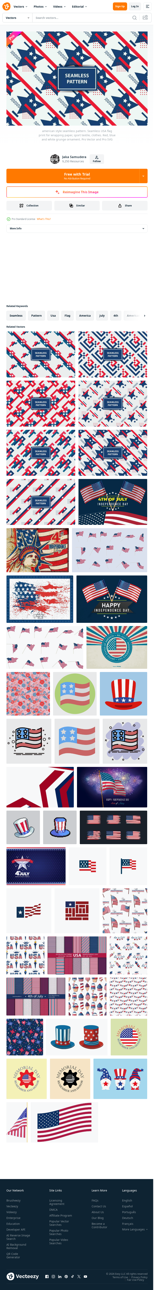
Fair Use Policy (132, 1277)
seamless (16, 313)
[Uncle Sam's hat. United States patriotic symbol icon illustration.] (123, 692)
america (85, 313)
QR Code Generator (13, 1253)
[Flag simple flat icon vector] (87, 864)
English (124, 1198)
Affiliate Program (54, 1215)
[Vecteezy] (6, 6)
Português (126, 1210)
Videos (57, 6)
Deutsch (124, 1216)
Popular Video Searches (58, 1242)
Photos (39, 6)
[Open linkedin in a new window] (59, 1274)
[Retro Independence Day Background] (116, 645)
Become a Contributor (98, 1223)
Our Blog (96, 1216)
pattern (36, 313)
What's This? (44, 219)
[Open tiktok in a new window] (72, 1274)
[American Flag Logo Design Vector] (28, 908)
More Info (15, 226)
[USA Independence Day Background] (36, 864)
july (102, 313)
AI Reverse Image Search (15, 1235)
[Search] (134, 17)
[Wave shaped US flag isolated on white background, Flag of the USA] (64, 1120)
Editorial (78, 6)
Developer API (15, 1227)
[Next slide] (138, 313)
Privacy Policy (136, 1275)
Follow (97, 161)
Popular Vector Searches (58, 1224)
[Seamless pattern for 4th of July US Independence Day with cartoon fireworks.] (128, 953)
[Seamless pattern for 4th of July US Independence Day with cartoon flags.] (125, 908)
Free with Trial (77, 176)
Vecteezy (12, 1204)
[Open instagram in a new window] (53, 1274)
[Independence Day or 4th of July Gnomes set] (120, 1077)
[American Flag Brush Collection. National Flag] (113, 825)
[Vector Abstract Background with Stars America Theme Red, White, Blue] (40, 785)
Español (124, 1204)
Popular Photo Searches (58, 1233)
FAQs (93, 1198)
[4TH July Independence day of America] (112, 500)
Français (124, 1222)
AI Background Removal (16, 1244)
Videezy (11, 1210)
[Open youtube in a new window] (85, 1274)
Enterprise (13, 1216)
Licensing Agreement (56, 1200)
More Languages (130, 1227)
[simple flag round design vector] (129, 1035)
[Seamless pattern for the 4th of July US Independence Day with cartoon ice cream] (87, 994)
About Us (96, 1210)
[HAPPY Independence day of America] (111, 597)
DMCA (53, 1208)
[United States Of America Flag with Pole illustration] (17, 1120)
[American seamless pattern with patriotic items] (24, 1035)
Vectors (19, 6)
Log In (135, 6)
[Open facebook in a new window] (47, 1274)
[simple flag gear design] (26, 1077)
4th (115, 313)
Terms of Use (117, 1275)
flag (67, 313)
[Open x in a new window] (79, 1274)
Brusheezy (13, 1198)
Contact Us (97, 1204)
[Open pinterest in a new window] (66, 1274)
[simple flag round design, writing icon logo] (70, 1077)
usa (53, 313)
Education (13, 1222)
